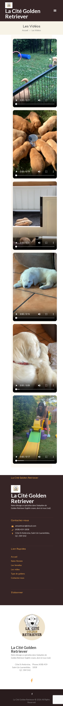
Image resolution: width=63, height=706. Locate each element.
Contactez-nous (17, 578)
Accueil (25, 30)
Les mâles (15, 569)
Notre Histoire (17, 561)
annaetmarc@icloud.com (25, 526)
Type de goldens (18, 574)
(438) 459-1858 (22, 529)
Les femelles (16, 565)
